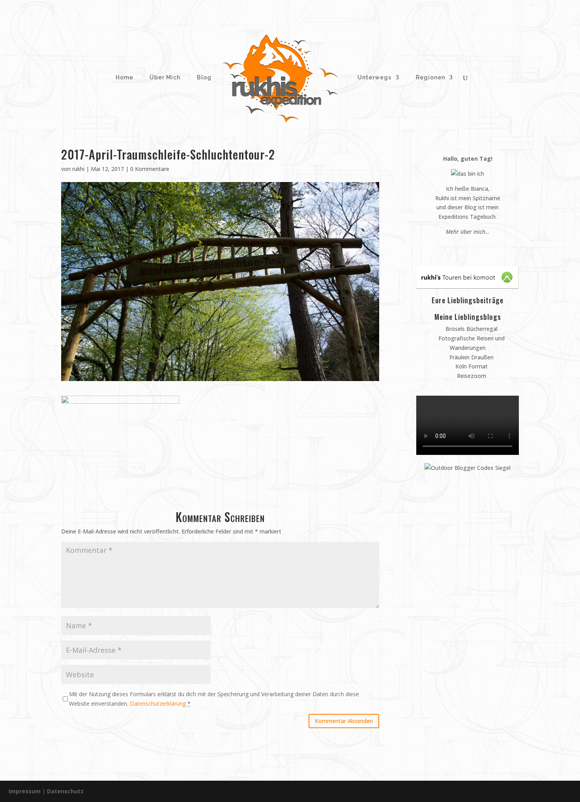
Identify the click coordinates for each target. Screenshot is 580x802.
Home (123, 78)
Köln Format (471, 366)
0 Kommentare (149, 169)
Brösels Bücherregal (471, 328)
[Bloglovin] (479, 246)
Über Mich (164, 78)
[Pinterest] (456, 246)
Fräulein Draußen (471, 357)
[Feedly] (486, 246)
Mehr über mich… (468, 231)
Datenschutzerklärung (158, 703)
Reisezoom (470, 375)
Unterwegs (373, 78)
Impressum (25, 791)
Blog (204, 78)
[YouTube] (471, 246)
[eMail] (449, 246)
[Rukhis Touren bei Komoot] (467, 286)
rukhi (78, 169)
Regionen (430, 78)
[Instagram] (464, 246)
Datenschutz (65, 791)
